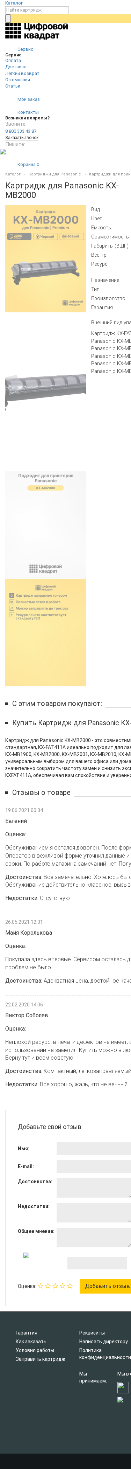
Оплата (13, 60)
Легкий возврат (22, 73)
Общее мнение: (36, 1231)
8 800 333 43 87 (20, 131)
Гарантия (26, 1333)
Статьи (12, 86)
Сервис (24, 49)
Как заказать (31, 1341)
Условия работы (35, 1350)
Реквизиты (92, 1333)
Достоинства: (35, 1181)
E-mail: (26, 1166)
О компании (17, 79)
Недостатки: (34, 1206)
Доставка (16, 66)
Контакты (27, 112)
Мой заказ (28, 99)
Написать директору (103, 1341)
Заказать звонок (21, 137)
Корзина (27, 164)
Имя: (23, 1148)
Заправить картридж (40, 1359)
